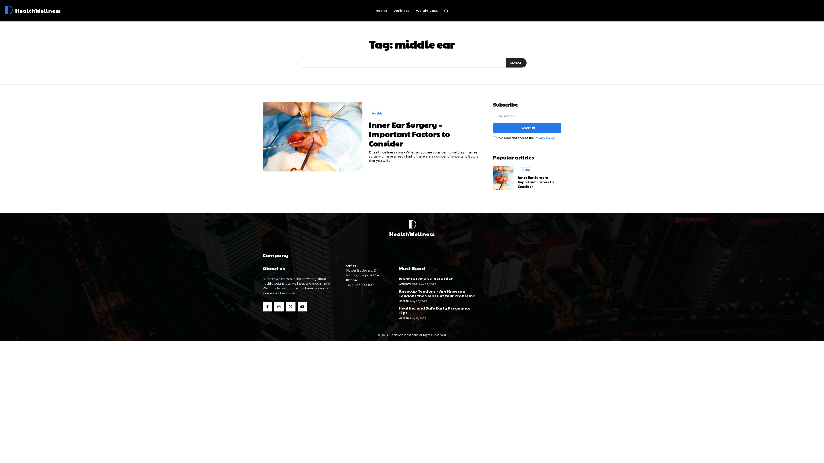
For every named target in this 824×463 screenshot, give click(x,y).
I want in (527, 128)
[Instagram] (279, 306)
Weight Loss (408, 284)
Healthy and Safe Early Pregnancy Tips (435, 310)
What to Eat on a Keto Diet (426, 278)
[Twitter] (290, 306)
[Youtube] (302, 306)
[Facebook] (267, 306)
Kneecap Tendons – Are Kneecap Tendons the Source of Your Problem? (437, 293)
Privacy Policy (544, 138)
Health (377, 113)
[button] (446, 10)
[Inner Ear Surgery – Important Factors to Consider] (312, 137)
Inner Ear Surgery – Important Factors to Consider (409, 133)
